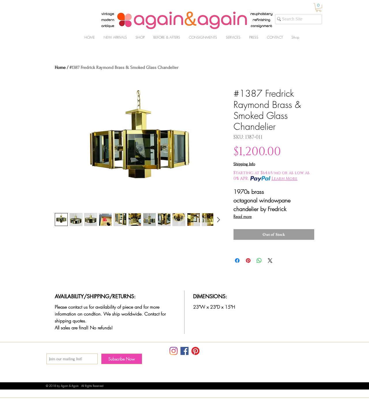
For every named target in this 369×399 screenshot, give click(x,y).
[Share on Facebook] (237, 260)
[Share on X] (270, 260)
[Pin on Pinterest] (248, 260)
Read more (243, 216)
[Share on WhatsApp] (259, 260)
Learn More (285, 178)
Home (60, 67)
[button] (318, 7)
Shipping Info (244, 164)
